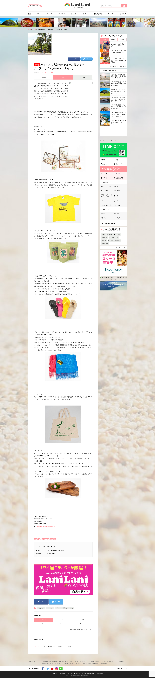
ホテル (102, 201)
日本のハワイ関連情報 (115, 240)
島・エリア (122, 14)
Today (104, 39)
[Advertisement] (113, 131)
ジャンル (110, 14)
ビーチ (116, 201)
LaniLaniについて (56, 673)
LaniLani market (110, 223)
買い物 (116, 186)
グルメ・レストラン (106, 186)
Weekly (113, 39)
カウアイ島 (117, 218)
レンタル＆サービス (106, 205)
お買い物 (43, 620)
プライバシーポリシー (80, 673)
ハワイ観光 (117, 191)
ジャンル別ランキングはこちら (116, 66)
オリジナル (41, 608)
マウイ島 (103, 218)
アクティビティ (63, 623)
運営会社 (64, 673)
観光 (43, 623)
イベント (85, 14)
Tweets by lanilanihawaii (108, 141)
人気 (58, 608)
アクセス (62, 77)
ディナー (105, 237)
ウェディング (118, 205)
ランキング (62, 14)
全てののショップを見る (79, 629)
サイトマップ (71, 673)
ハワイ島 (116, 213)
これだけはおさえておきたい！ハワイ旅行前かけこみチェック (113, 169)
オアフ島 (103, 213)
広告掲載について (91, 673)
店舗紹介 (43, 77)
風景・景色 (105, 243)
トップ (29, 29)
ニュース (49, 14)
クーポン (118, 174)
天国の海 (65, 608)
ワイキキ (118, 234)
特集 (29, 14)
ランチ (110, 234)
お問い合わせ (100, 673)
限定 (72, 608)
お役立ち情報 (98, 14)
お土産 (82, 620)
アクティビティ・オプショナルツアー (106, 196)
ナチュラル (50, 608)
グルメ (63, 620)
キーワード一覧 (120, 247)
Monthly (122, 39)
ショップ (73, 14)
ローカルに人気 (114, 237)
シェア (75, 59)
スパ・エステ (82, 623)
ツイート (87, 59)
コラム (39, 14)
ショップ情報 (49, 72)
